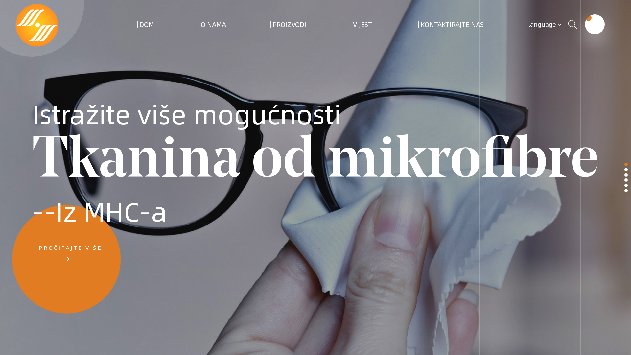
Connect (626, 190)
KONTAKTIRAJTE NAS (452, 24)
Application (626, 180)
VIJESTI (363, 24)
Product (626, 169)
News (626, 185)
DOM (146, 24)
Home (626, 164)
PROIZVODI (289, 24)
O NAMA (213, 24)
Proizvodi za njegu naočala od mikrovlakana (306, 31)
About (626, 175)
